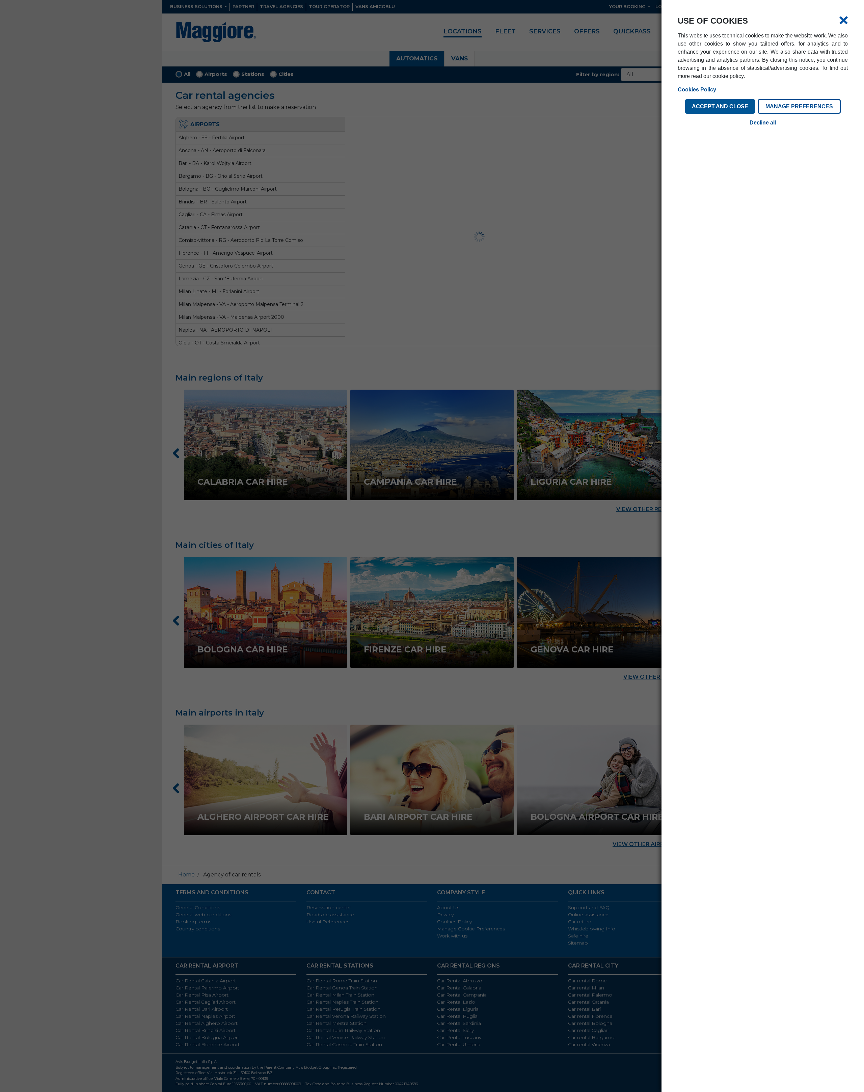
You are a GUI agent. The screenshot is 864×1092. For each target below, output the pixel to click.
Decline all (763, 122)
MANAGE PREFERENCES (799, 106)
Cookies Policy (697, 89)
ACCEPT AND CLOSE (720, 106)
